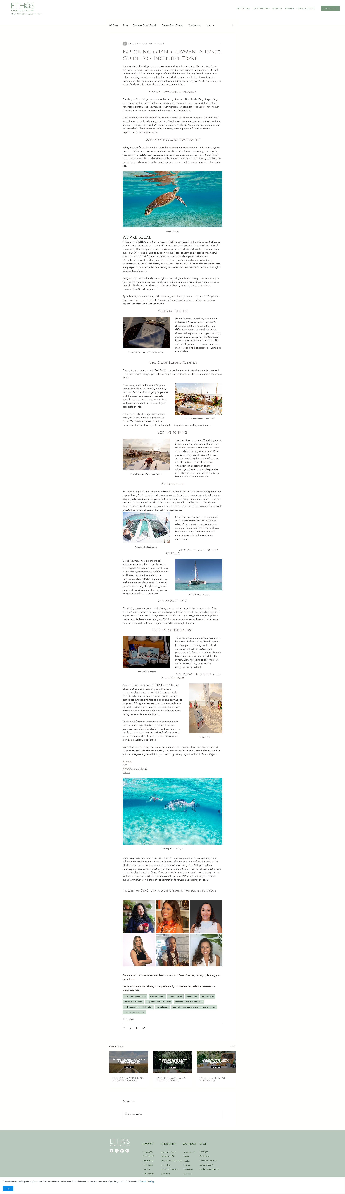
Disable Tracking (147, 1182)
